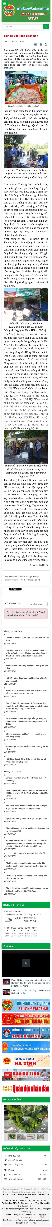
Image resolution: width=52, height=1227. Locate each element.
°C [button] (22, 918)
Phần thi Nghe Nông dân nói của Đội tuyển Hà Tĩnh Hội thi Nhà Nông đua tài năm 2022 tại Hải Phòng (30, 982)
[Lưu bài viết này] (46, 44)
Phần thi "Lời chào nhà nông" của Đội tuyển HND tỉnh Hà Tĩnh (30, 992)
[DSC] (26, 1019)
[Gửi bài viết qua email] (36, 44)
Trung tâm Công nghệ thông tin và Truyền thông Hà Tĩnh (25, 1191)
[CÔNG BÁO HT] (26, 1060)
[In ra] (41, 44)
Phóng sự (9, 946)
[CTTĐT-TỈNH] (26, 1033)
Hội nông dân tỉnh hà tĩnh (30, 1189)
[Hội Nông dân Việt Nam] (26, 1005)
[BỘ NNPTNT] (26, 1046)
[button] (26, 963)
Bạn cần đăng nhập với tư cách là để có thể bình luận (26, 613)
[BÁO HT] (26, 1074)
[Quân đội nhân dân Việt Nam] (26, 1088)
